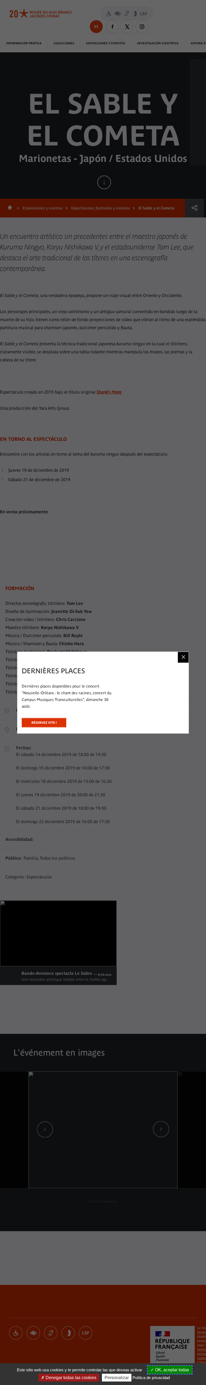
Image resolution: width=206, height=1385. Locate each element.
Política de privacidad (151, 1377)
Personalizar (117, 1377)
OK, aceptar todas (171, 1370)
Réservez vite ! (44, 721)
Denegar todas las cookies (70, 1377)
